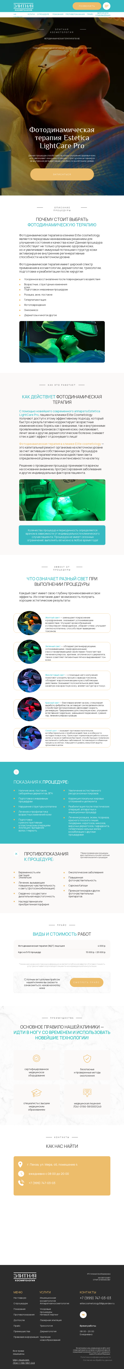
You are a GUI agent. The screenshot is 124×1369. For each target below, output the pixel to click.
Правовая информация (26, 1336)
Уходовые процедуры (46, 1310)
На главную (20, 1297)
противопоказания (75, 14)
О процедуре (21, 1303)
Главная (36, 48)
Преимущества (22, 1331)
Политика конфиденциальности (95, 1357)
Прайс (17, 1325)
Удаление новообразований (50, 1338)
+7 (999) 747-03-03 (95, 1297)
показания (57, 14)
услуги (31, 14)
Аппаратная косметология (52, 48)
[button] (62, 174)
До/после (19, 1320)
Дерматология (48, 1331)
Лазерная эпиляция (51, 1320)
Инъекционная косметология (48, 1299)
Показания (19, 1309)
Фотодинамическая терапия (78, 48)
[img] (106, 6)
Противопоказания (24, 1314)
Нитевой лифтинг (49, 1314)
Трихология (46, 1325)
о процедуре (43, 14)
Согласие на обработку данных (97, 1360)
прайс (90, 14)
